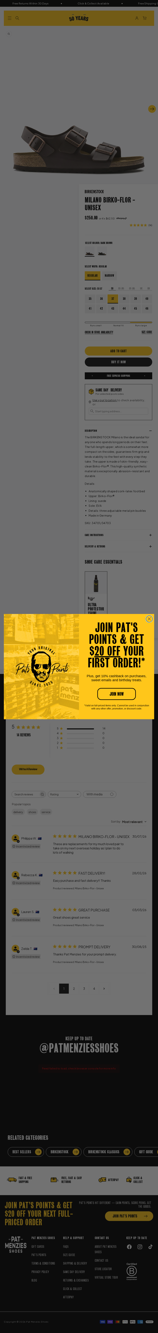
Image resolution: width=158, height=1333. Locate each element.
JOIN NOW (117, 694)
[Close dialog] (149, 618)
